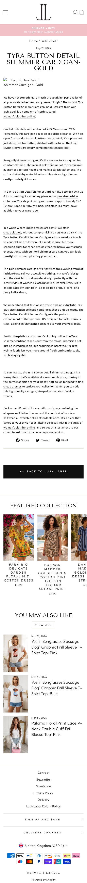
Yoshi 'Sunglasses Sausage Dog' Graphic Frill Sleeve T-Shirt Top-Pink (56, 647)
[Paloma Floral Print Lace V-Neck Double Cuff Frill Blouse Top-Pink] (15, 734)
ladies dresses (35, 228)
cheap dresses (37, 247)
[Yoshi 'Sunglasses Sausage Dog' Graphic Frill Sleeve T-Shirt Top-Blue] (15, 694)
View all (43, 624)
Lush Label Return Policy (43, 806)
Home (33, 41)
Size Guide (43, 786)
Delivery (43, 800)
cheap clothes (12, 232)
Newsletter (43, 779)
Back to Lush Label (46, 471)
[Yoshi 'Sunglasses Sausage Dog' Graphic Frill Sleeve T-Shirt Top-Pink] (15, 653)
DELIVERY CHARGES (42, 832)
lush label (9, 111)
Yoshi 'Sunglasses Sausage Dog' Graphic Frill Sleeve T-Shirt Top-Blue (56, 688)
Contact (43, 773)
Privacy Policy (43, 793)
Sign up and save (42, 819)
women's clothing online (19, 116)
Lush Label (48, 41)
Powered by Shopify (43, 879)
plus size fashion (67, 196)
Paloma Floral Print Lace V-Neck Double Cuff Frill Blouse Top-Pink (56, 728)
